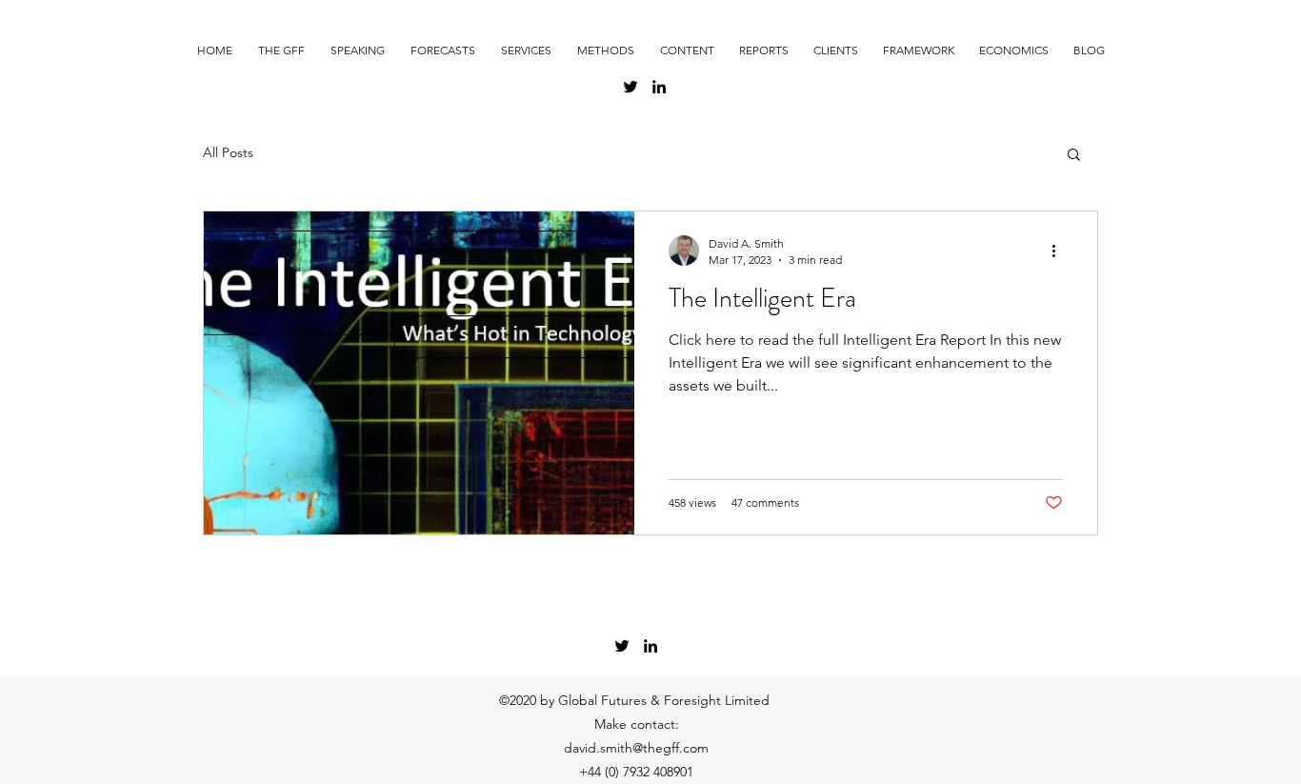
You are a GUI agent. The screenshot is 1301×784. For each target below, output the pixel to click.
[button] (1074, 156)
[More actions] (1060, 250)
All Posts (228, 152)
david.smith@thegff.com (636, 747)
